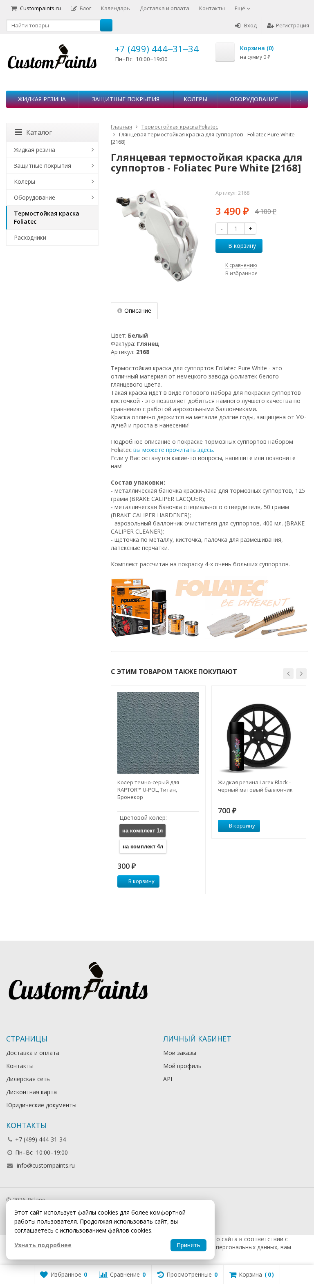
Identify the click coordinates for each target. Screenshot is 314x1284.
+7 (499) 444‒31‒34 (157, 48)
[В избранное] (196, 881)
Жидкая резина (42, 99)
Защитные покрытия (125, 99)
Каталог (39, 132)
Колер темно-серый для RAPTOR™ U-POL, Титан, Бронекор (148, 790)
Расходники (30, 237)
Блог (85, 8)
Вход (250, 25)
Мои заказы (179, 1053)
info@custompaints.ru (46, 1165)
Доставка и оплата (164, 8)
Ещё (241, 8)
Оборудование (254, 99)
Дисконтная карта (31, 1092)
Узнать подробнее (43, 1245)
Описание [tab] (137, 310)
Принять (188, 1245)
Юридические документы (41, 1105)
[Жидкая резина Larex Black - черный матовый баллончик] (259, 733)
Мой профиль (182, 1066)
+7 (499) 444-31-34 (40, 1139)
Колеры (195, 99)
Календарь (115, 8)
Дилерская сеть (28, 1079)
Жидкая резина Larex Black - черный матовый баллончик (255, 786)
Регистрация (292, 25)
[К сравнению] (184, 881)
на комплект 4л (143, 846)
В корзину (242, 245)
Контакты (212, 8)
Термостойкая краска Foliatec (46, 217)
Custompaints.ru (40, 8)
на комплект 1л (142, 831)
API (167, 1079)
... (299, 99)
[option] (158, 789)
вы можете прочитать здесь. (173, 450)
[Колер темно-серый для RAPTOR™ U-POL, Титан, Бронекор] (158, 733)
